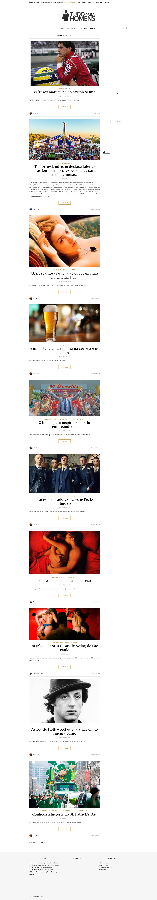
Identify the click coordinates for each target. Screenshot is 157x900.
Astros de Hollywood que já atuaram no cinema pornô (64, 731)
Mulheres (91, 2)
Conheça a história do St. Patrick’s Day (64, 814)
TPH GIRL (83, 28)
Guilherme (36, 113)
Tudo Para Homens (39, 673)
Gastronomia (82, 2)
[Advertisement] (115, 61)
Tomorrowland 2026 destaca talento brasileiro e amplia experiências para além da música (64, 170)
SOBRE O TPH (72, 28)
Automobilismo (34, 2)
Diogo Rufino (37, 209)
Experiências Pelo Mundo (106, 867)
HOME (62, 28)
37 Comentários (95, 673)
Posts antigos (37, 842)
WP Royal (40, 896)
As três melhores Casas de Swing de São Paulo (64, 647)
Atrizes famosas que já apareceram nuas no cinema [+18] (64, 275)
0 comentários (95, 209)
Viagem (107, 2)
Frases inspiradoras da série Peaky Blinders (64, 501)
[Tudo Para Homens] (78, 15)
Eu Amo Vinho (102, 869)
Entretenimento (71, 2)
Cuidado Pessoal (59, 2)
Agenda (57, 163)
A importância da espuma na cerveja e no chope (64, 350)
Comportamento (46, 2)
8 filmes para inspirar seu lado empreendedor (64, 424)
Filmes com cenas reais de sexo (64, 580)
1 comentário (96, 113)
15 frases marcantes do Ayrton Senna (64, 91)
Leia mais (64, 107)
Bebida (60, 345)
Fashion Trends (103, 865)
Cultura (71, 88)
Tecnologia (99, 2)
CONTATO (94, 28)
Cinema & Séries (60, 270)
